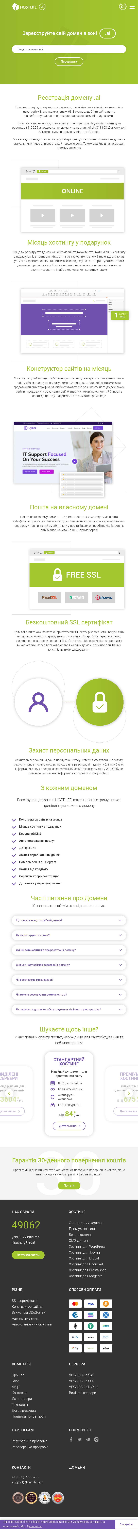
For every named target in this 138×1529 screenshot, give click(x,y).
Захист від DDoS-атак (28, 1312)
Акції (15, 1387)
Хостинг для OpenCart (86, 1264)
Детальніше (67, 1126)
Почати (69, 1185)
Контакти (19, 1393)
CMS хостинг (79, 1241)
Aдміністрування (25, 1318)
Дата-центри (22, 1399)
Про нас (18, 1375)
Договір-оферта (24, 1411)
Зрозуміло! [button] (126, 1524)
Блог (15, 1381)
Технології (20, 1405)
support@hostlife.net (27, 1482)
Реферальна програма (29, 1441)
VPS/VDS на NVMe (83, 1387)
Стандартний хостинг (86, 1223)
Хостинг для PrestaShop (87, 1270)
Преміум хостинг (82, 1229)
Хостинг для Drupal (84, 1258)
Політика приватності (29, 1416)
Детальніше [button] (34, 1526)
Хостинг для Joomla (84, 1252)
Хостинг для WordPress (87, 1246)
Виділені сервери (82, 1393)
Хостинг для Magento (85, 1276)
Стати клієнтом (28, 1255)
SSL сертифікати (25, 1301)
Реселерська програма (30, 1447)
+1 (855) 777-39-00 (26, 1477)
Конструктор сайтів (27, 1307)
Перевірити (69, 61)
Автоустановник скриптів (32, 1324)
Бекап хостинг (80, 1235)
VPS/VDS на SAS (81, 1375)
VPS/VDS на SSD (81, 1381)
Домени (77, 1467)
